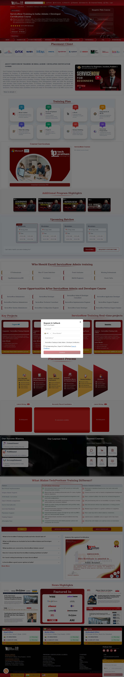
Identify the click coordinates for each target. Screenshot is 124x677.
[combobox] (48, 333)
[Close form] (80, 322)
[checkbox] (44, 346)
